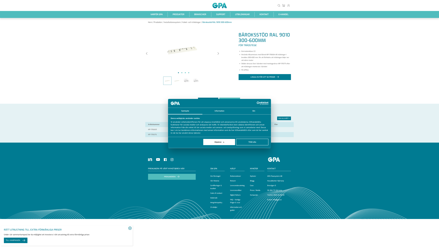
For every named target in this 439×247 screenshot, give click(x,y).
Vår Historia (214, 181)
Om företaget (215, 176)
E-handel (283, 14)
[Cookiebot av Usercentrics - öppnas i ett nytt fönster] (258, 103)
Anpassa (217, 142)
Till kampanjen (13, 240)
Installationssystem (172, 22)
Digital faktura (235, 195)
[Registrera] (283, 5)
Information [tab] (219, 111)
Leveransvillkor (236, 190)
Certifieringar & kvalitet (216, 186)
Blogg (252, 181)
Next (218, 54)
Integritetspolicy (216, 202)
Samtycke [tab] (185, 111)
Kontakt (264, 14)
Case (252, 185)
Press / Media (255, 190)
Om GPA (213, 168)
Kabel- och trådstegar (191, 22)
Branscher (200, 14)
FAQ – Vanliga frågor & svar (235, 201)
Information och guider (236, 208)
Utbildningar (242, 14)
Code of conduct (216, 193)
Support (220, 14)
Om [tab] (253, 111)
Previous (146, 54)
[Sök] (278, 5)
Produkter (178, 14)
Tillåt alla (252, 142)
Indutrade (213, 198)
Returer (233, 181)
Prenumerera (170, 177)
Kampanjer (254, 195)
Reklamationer (235, 176)
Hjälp (233, 168)
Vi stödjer (213, 207)
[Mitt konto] (288, 5)
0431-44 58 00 (279, 195)
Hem (150, 22)
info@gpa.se (277, 200)
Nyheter (253, 176)
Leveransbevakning (237, 185)
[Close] (130, 228)
